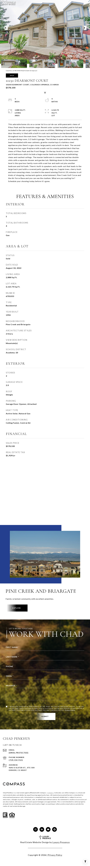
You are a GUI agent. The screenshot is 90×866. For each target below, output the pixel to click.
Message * (11, 685)
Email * (9, 676)
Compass (50, 793)
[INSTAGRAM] (35, 829)
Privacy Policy (70, 710)
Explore (16, 608)
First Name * (12, 647)
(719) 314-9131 (16, 760)
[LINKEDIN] (41, 829)
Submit (45, 716)
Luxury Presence (61, 842)
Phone (9, 666)
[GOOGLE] (54, 829)
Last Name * (12, 657)
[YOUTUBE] (48, 829)
